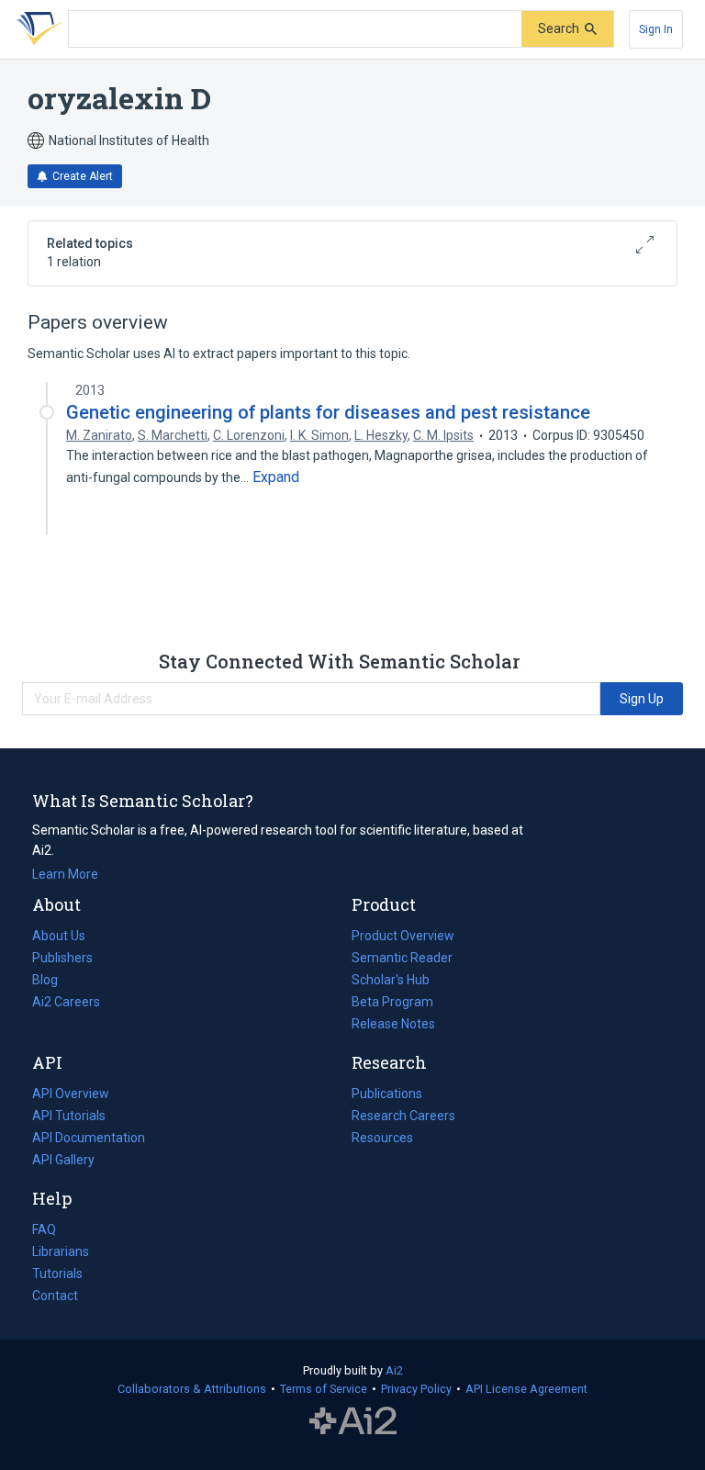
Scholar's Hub (391, 979)
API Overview (70, 1093)
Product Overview (403, 935)
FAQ (44, 1229)
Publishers (62, 957)
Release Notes (393, 1023)
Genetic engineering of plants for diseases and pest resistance (328, 412)
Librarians (60, 1251)
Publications (387, 1095)
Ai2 (394, 1370)
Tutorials (57, 1273)
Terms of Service (323, 1389)
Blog (52, 981)
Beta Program (392, 1001)
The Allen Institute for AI (353, 1421)
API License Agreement (526, 1389)
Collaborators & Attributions (192, 1389)
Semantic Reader (402, 957)
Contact (55, 1295)
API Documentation (88, 1139)
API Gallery (63, 1159)
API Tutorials (69, 1115)
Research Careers (403, 1117)
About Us (58, 935)
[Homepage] (36, 29)
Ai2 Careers (66, 1003)
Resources (382, 1139)
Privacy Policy (416, 1389)
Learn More (65, 874)
